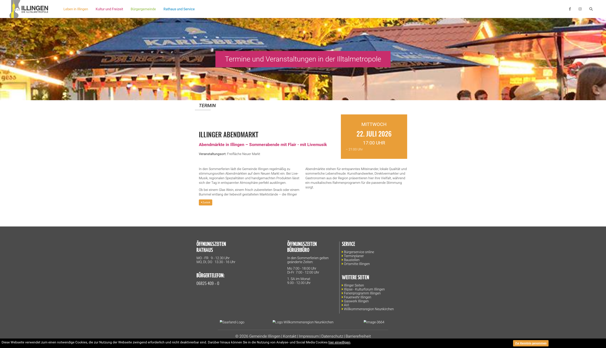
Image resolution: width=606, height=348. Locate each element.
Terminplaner (354, 256)
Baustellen (351, 260)
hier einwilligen (339, 342)
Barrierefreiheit (358, 336)
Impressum (309, 336)
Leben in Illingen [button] (75, 9)
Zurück (206, 202)
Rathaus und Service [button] (179, 9)
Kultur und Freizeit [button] (109, 9)
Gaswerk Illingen (356, 301)
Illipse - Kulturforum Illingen (364, 289)
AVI (346, 305)
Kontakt (289, 336)
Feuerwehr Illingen (357, 297)
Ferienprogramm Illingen (362, 293)
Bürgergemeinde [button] (143, 9)
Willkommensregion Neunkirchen (369, 309)
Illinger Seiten (354, 285)
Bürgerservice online (359, 252)
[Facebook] (570, 9)
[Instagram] (580, 9)
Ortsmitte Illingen (357, 264)
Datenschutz (332, 336)
